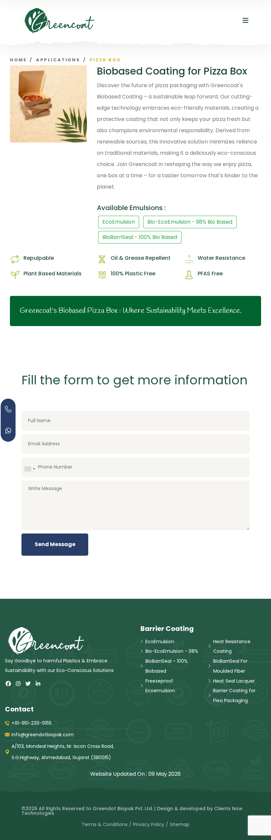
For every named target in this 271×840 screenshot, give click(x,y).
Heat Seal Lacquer (234, 681)
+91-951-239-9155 (32, 723)
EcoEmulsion (118, 222)
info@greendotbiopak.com (43, 734)
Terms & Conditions (105, 824)
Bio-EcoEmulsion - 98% (171, 651)
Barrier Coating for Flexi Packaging (234, 695)
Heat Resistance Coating (232, 646)
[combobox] (29, 469)
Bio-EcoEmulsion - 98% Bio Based (189, 222)
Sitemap (179, 824)
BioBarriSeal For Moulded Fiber (230, 666)
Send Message (55, 544)
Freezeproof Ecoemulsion (160, 686)
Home (18, 60)
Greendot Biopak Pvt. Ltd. (123, 808)
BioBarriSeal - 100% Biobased (166, 666)
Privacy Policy (148, 824)
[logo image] (59, 20)
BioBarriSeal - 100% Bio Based (139, 237)
